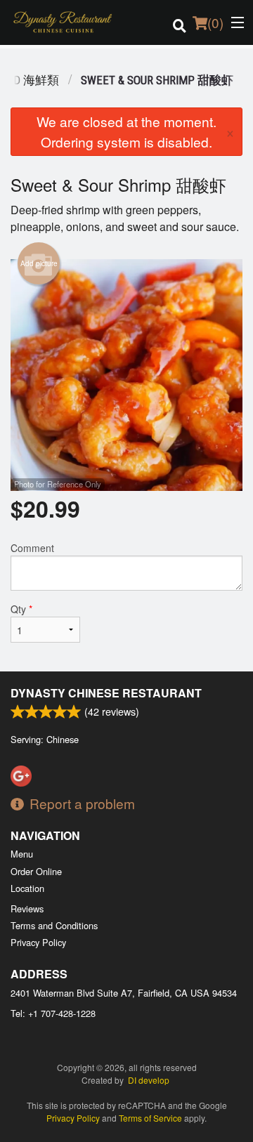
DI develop (148, 1080)
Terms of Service (150, 1118)
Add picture (39, 263)
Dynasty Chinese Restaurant (106, 693)
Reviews (27, 908)
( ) (215, 22)
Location (27, 888)
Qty (21, 609)
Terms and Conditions (54, 925)
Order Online (36, 871)
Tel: (53, 1013)
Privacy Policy (38, 942)
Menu (22, 853)
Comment (32, 548)
